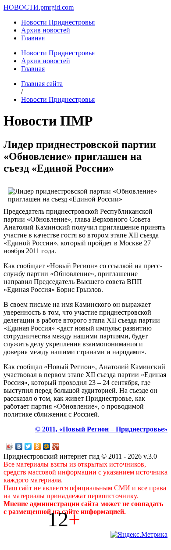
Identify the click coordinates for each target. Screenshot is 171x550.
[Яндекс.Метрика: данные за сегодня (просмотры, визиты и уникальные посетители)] (138, 535)
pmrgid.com (57, 7)
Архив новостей (45, 30)
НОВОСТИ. (22, 7)
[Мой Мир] (46, 446)
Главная (33, 38)
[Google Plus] (56, 446)
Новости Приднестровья (58, 22)
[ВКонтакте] (19, 446)
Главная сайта (42, 83)
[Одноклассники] (37, 446)
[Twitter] (28, 446)
